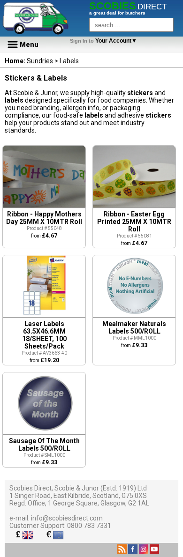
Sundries (40, 61)
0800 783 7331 (89, 525)
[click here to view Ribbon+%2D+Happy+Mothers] (44, 205)
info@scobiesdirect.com (67, 518)
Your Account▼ (105, 40)
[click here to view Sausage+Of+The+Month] (44, 432)
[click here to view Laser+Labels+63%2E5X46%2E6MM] (44, 314)
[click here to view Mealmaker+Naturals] (134, 315)
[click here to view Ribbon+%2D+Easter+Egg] (134, 205)
